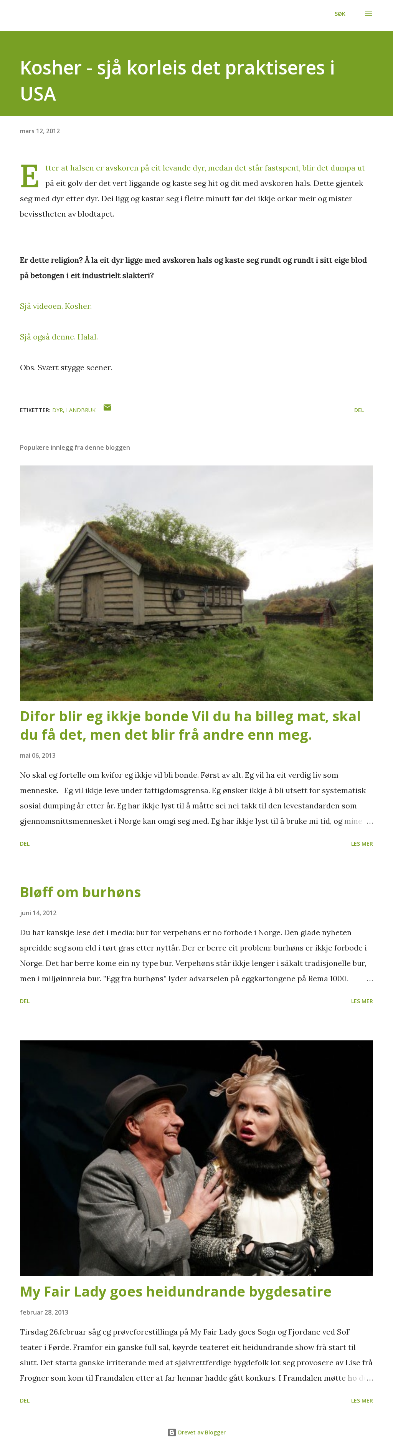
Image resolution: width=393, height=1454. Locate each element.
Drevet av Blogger (201, 1432)
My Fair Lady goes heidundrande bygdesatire (176, 1291)
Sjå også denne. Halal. (59, 336)
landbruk (81, 410)
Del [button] (359, 410)
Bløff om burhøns (80, 892)
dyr (57, 410)
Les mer (362, 843)
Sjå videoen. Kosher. (56, 306)
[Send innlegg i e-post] (107, 410)
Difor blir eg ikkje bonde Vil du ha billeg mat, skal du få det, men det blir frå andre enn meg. (190, 725)
